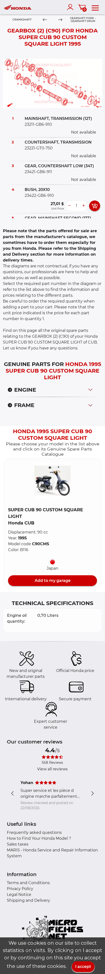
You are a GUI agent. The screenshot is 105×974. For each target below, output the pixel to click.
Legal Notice (19, 894)
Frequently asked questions (34, 832)
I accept (83, 966)
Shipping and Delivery (28, 900)
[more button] (83, 205)
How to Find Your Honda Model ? (39, 838)
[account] (71, 7)
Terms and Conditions (28, 882)
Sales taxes (17, 844)
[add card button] (94, 205)
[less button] (69, 205)
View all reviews (52, 769)
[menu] (95, 7)
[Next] (60, 19)
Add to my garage (53, 580)
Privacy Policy (20, 888)
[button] (52, 481)
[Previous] (44, 19)
